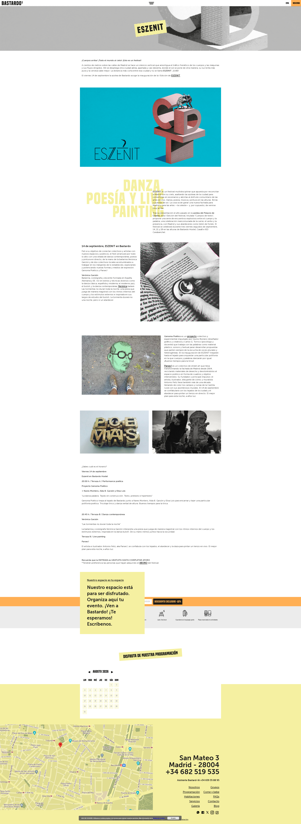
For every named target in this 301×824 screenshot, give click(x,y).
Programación (191, 792)
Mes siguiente (112, 672)
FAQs (216, 796)
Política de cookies (159, 818)
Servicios (194, 801)
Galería (195, 806)
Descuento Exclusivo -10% (167, 601)
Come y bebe (211, 792)
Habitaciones (192, 796)
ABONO (143, 563)
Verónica (122, 286)
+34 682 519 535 (192, 772)
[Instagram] (212, 813)
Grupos (214, 787)
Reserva (296, 3)
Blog (216, 806)
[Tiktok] (217, 813)
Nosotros (194, 787)
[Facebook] (203, 813)
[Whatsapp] (198, 813)
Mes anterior (89, 672)
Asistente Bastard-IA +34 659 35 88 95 (198, 780)
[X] (207, 813)
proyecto (192, 336)
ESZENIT (175, 75)
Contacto (213, 801)
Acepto (173, 818)
